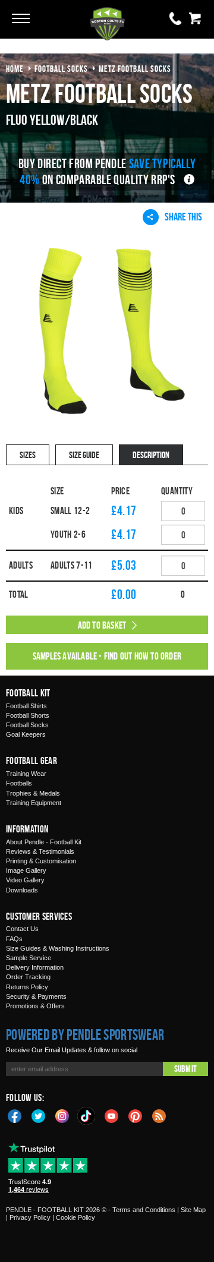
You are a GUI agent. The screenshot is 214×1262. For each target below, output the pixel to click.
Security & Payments (36, 996)
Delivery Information (35, 967)
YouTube (112, 1115)
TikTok (86, 1116)
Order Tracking (28, 976)
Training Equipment (33, 802)
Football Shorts (27, 715)
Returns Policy (27, 986)
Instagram (62, 1115)
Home (15, 68)
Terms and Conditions (143, 1209)
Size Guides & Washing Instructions (57, 948)
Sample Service (28, 957)
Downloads (22, 890)
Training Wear (26, 773)
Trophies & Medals (33, 793)
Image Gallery (26, 870)
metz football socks (135, 68)
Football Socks (27, 724)
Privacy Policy (30, 1217)
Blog (159, 1115)
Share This (183, 216)
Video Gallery (25, 880)
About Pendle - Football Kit (43, 841)
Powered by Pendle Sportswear (85, 1034)
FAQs (14, 938)
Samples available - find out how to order (107, 656)
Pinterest (135, 1115)
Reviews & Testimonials (40, 851)
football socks (61, 68)
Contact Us (22, 928)
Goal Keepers (26, 734)
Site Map (193, 1209)
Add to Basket (102, 625)
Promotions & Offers (35, 1005)
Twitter (39, 1115)
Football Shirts (26, 705)
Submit (185, 1069)
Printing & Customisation (41, 861)
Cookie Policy (75, 1217)
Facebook (15, 1115)
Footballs (19, 783)
